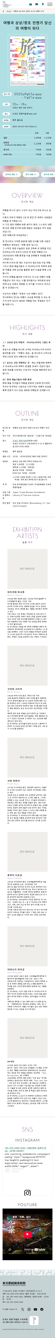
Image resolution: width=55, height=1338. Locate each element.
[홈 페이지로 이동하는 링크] (6, 4)
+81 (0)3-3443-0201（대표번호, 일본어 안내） (24, 1296)
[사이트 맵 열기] (49, 4)
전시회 (9, 11)
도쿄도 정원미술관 (20, 440)
